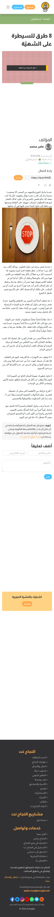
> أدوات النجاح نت (39, 806)
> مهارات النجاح (39, 761)
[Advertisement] (27, 110)
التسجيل (18, 7)
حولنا (42, 904)
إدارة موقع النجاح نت (30, 436)
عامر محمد (36, 146)
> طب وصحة (41, 779)
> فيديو (44, 788)
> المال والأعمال (39, 766)
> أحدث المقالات (39, 757)
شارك (18, 177)
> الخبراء (43, 797)
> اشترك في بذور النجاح (36, 843)
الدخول (29, 7)
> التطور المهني (39, 775)
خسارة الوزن (31, 159)
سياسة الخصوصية (31, 904)
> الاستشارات (41, 792)
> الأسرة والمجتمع (38, 784)
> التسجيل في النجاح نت (35, 847)
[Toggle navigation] (8, 7)
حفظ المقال (43, 162)
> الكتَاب (44, 801)
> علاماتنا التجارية (38, 856)
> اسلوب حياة (40, 770)
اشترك (27, 603)
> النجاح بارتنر (40, 838)
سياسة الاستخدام (16, 904)
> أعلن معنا (42, 834)
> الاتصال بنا (41, 860)
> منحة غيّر (42, 820)
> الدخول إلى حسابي (37, 851)
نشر (48, 476)
